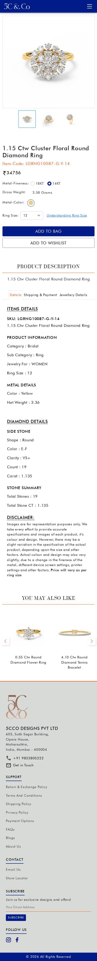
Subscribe (16, 917)
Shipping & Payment (40, 295)
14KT (56, 184)
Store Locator (17, 878)
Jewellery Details (73, 295)
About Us (13, 846)
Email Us (13, 870)
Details (15, 295)
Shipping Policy (18, 804)
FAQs (10, 829)
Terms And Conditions (24, 796)
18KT (40, 184)
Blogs (10, 838)
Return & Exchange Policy (26, 787)
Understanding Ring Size (67, 215)
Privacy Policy (17, 812)
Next (92, 641)
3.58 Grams (42, 193)
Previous (5, 641)
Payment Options (20, 821)
